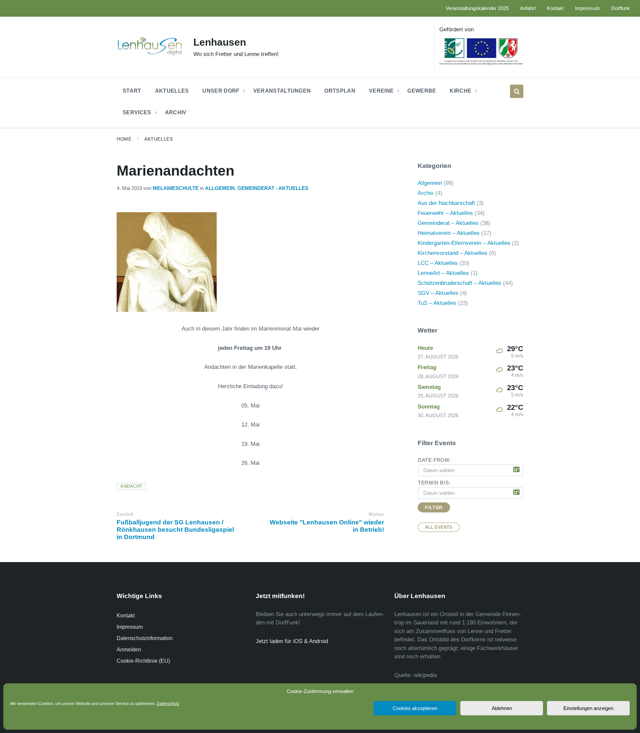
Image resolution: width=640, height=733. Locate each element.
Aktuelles (158, 139)
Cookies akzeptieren (415, 708)
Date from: (434, 460)
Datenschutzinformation (145, 638)
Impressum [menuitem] (587, 8)
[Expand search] (516, 91)
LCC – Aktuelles (438, 263)
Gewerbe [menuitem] (421, 91)
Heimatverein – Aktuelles (449, 233)
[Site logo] (150, 55)
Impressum (130, 627)
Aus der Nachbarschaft (446, 203)
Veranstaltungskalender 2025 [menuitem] (477, 8)
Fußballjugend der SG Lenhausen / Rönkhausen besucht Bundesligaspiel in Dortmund (175, 529)
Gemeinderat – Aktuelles (448, 223)
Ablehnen (502, 708)
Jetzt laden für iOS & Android (292, 641)
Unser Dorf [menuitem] (220, 91)
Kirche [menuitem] (460, 91)
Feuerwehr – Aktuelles (445, 213)
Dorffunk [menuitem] (620, 8)
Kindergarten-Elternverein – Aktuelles (464, 243)
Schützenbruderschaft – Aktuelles (459, 283)
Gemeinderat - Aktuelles (272, 188)
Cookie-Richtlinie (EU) (143, 661)
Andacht (131, 486)
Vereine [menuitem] (381, 91)
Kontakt (126, 615)
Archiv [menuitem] (176, 112)
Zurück (125, 514)
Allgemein (220, 188)
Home (124, 139)
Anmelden (129, 649)
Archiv (426, 193)
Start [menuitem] (132, 91)
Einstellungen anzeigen (588, 708)
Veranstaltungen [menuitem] (282, 91)
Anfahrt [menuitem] (528, 8)
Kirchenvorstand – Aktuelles (452, 253)
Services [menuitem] (137, 112)
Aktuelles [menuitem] (172, 91)
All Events (438, 527)
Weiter (376, 514)
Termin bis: (434, 482)
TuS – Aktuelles (437, 303)
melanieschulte (176, 188)
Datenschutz (168, 703)
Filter (433, 507)
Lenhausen (219, 42)
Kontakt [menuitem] (555, 8)
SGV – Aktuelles (438, 293)
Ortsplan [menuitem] (339, 91)
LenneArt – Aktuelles (443, 273)
